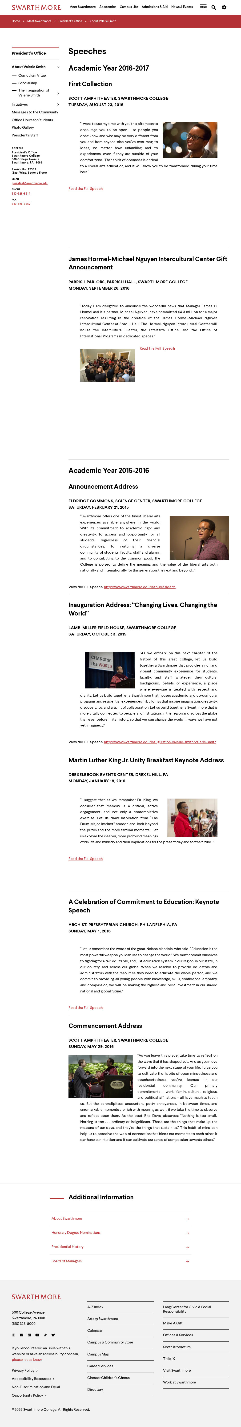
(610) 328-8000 (24, 1324)
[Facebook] (21, 1335)
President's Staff (25, 135)
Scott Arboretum (177, 1347)
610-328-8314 (21, 193)
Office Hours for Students (32, 120)
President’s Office (29, 53)
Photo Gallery (23, 128)
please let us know (26, 1360)
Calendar (94, 1331)
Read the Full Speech (85, 189)
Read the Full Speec (156, 349)
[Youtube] (37, 1335)
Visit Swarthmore (177, 1371)
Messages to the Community (35, 112)
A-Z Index (95, 1307)
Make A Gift (173, 1323)
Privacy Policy (23, 1371)
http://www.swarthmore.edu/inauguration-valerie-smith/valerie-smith (160, 742)
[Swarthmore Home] (36, 1297)
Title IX (169, 1359)
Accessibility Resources (32, 1379)
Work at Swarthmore (179, 1382)
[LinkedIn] (29, 1335)
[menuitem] (82, 7)
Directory (95, 1390)
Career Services (100, 1366)
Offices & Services (178, 1335)
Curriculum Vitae (32, 76)
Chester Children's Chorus (108, 1378)
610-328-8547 (21, 204)
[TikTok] (45, 1335)
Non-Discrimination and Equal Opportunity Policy (36, 1391)
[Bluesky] (53, 1335)
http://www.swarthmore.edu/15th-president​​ (140, 587)
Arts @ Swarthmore (102, 1319)
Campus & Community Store (110, 1342)
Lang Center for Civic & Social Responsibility (187, 1309)
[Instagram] (14, 1335)
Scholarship (27, 83)
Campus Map (98, 1354)
